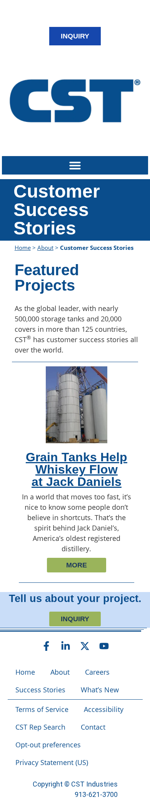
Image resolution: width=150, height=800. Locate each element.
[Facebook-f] (46, 645)
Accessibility (103, 709)
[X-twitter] (84, 645)
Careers (97, 672)
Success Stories (40, 689)
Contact (93, 727)
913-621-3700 (96, 794)
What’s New (100, 689)
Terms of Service (41, 709)
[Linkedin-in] (65, 645)
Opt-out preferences (48, 744)
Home (23, 247)
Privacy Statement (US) (51, 762)
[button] (75, 165)
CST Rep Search (40, 727)
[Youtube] (103, 645)
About (45, 247)
